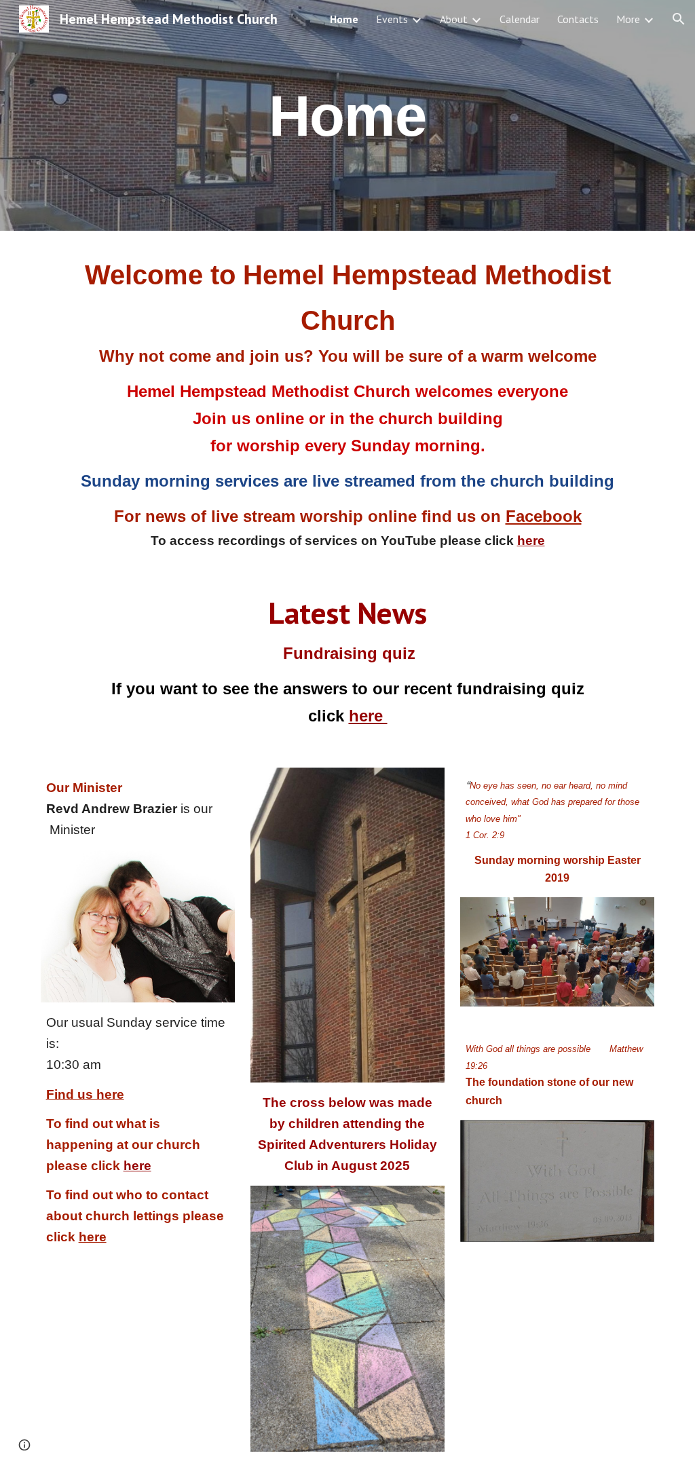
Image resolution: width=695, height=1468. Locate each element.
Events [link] (392, 19)
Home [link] (344, 19)
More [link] (628, 19)
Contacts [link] (578, 19)
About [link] (454, 19)
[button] (678, 19)
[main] (348, 115)
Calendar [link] (520, 19)
